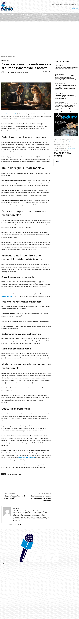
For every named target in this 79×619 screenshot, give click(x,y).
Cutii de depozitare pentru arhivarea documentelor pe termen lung (40, 498)
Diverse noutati (10, 56)
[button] (75, 17)
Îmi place (57, 161)
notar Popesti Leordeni (26, 457)
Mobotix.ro (43, 614)
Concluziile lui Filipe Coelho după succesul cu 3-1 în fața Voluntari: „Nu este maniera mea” (66, 97)
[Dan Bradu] (3, 72)
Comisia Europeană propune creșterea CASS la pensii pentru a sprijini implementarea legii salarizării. (9, 524)
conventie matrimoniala (14, 474)
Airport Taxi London (70, 142)
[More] (71, 484)
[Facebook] (76, 6)
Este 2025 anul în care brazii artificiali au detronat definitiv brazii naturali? (54, 586)
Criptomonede (70, 148)
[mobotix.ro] (40, 548)
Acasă (3, 56)
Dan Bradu (10, 72)
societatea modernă (9, 114)
